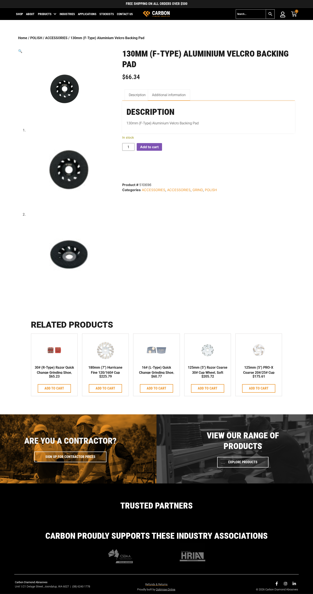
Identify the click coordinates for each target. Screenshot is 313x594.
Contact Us (125, 14)
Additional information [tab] (169, 95)
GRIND (197, 190)
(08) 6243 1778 (81, 586)
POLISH (36, 38)
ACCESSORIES (56, 38)
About (30, 14)
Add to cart (149, 147)
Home (22, 38)
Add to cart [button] (54, 388)
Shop (19, 14)
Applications (87, 14)
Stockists (106, 14)
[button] (64, 51)
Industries (67, 14)
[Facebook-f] (277, 583)
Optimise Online (165, 589)
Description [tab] (137, 95)
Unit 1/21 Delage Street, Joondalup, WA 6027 (42, 586)
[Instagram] (285, 583)
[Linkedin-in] (294, 583)
